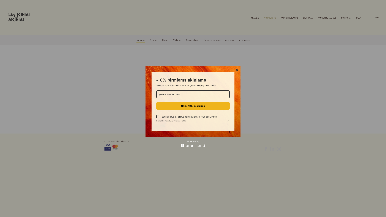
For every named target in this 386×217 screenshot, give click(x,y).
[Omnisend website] (193, 144)
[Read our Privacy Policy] (228, 121)
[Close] (236, 70)
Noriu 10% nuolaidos (193, 106)
